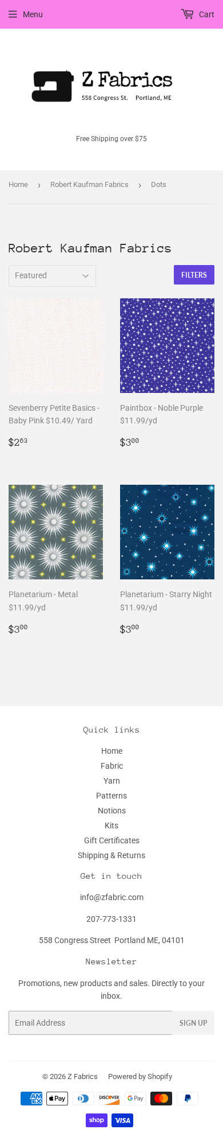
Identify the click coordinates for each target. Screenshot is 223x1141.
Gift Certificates (112, 840)
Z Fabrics (82, 1076)
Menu (33, 14)
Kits (111, 825)
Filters (194, 275)
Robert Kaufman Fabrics (89, 184)
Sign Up (193, 1023)
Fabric (112, 765)
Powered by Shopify (140, 1076)
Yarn (111, 780)
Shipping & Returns (111, 855)
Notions (112, 810)
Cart (205, 14)
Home (18, 184)
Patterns (111, 795)
